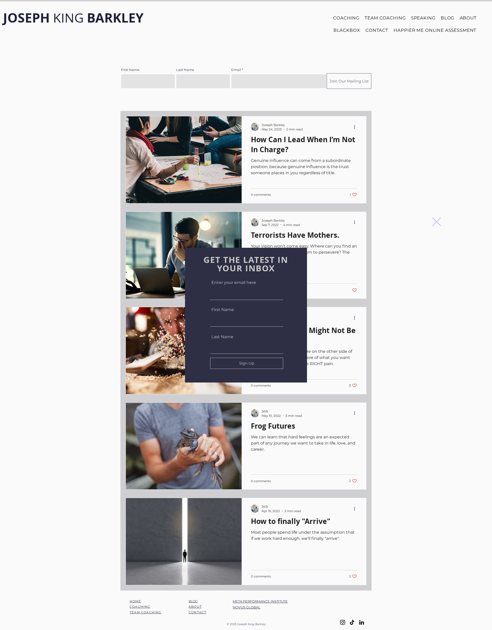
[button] (436, 221)
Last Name (222, 337)
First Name (222, 310)
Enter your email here (233, 283)
